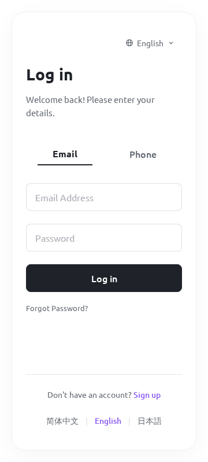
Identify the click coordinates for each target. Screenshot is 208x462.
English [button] (150, 43)
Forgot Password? (57, 308)
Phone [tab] (143, 153)
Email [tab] (65, 153)
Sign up (147, 394)
